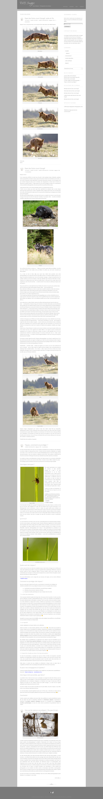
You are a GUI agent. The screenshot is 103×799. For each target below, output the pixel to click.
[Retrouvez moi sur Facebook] (50, 792)
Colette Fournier (67, 95)
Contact (82, 6)
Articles (65, 6)
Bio (76, 6)
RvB (54, 20)
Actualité (27, 20)
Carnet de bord (34, 20)
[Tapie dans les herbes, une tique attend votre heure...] (40, 560)
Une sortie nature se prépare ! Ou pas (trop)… (42, 710)
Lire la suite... (58, 778)
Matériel (67, 63)
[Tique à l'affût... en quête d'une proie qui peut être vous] (32, 501)
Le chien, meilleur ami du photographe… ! (72, 80)
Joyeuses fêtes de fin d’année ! (70, 75)
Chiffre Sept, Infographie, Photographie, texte (73, 106)
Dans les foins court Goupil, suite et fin (39, 18)
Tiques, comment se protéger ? (36, 445)
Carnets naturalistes (43, 20)
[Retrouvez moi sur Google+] (53, 792)
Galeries (72, 6)
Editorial (51, 170)
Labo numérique (68, 60)
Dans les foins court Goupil (35, 168)
